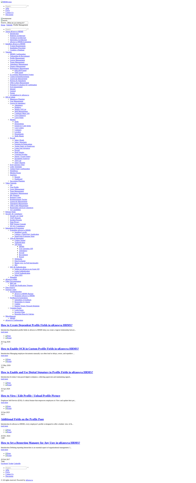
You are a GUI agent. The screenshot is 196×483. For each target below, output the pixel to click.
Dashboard (18, 179)
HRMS (21, 247)
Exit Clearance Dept (17, 165)
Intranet (12, 89)
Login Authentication (22, 271)
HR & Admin (10, 97)
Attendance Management (19, 64)
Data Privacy (14, 222)
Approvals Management (18, 79)
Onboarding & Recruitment (20, 56)
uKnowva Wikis (11, 279)
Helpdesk (13, 277)
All (11, 185)
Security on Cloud (16, 216)
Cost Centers (19, 128)
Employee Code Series (23, 126)
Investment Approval (22, 158)
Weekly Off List (20, 109)
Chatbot (17, 304)
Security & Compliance (13, 214)
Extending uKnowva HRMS (20, 230)
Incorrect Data (20, 312)
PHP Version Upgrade (18, 224)
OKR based (19, 72)
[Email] (8, 338)
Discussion (9, 15)
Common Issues (15, 308)
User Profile (14, 187)
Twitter (10, 463)
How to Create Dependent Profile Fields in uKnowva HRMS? (36, 325)
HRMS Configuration (18, 54)
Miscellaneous (10, 316)
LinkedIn (17, 463)
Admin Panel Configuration (20, 169)
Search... (4, 23)
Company (18, 130)
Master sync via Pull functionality (26, 263)
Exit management (16, 87)
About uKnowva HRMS (14, 32)
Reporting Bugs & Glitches (24, 314)
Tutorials (9, 25)
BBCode (13, 283)
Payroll (12, 138)
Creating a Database (17, 50)
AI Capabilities (15, 210)
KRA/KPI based (20, 70)
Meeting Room (15, 173)
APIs (7, 8)
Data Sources (10, 287)
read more (4, 332)
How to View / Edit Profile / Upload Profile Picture (30, 395)
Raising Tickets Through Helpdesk (27, 306)
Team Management (17, 191)
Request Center (15, 197)
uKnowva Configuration (14, 320)
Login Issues (19, 310)
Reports (17, 177)
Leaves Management (17, 60)
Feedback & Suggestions (19, 298)
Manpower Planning (17, 99)
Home (3, 25)
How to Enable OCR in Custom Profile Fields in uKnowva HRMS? (40, 348)
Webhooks (18, 259)
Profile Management (17, 58)
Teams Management (17, 62)
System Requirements (18, 46)
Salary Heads (19, 140)
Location (18, 132)
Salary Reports (20, 163)
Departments (19, 134)
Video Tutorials (10, 183)
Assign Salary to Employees (25, 146)
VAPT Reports (15, 218)
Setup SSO (18, 275)
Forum (12, 93)
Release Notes (10, 212)
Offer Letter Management (19, 206)
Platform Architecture (17, 36)
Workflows (14, 171)
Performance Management (19, 68)
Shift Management (21, 111)
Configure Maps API (22, 113)
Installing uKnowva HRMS (15, 44)
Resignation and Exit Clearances (21, 208)
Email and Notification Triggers (21, 285)
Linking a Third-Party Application (27, 234)
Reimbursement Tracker (18, 199)
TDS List (18, 161)
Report (21, 257)
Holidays (18, 107)
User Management (16, 101)
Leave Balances (20, 115)
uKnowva (29, 480)
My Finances (14, 195)
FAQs (7, 10)
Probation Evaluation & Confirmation (23, 85)
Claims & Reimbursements (19, 77)
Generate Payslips (21, 154)
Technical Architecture (18, 38)
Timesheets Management (19, 204)
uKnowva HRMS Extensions (20, 42)
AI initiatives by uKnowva (19, 95)
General (13, 91)
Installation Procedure (18, 48)
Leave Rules (19, 118)
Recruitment (23, 255)
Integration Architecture (18, 40)
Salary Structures (21, 142)
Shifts (17, 122)
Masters (13, 120)
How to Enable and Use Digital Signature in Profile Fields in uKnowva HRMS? (47, 372)
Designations (19, 124)
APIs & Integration (17, 238)
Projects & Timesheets (18, 81)
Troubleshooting (16, 292)
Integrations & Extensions (14, 228)
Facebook (4, 463)
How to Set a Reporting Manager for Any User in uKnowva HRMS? (40, 442)
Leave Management (17, 189)
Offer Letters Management (19, 83)
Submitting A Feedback (23, 300)
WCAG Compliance (17, 226)
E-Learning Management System (22, 75)
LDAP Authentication (22, 273)
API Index (18, 244)
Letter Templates (16, 167)
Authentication (20, 242)
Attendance (19, 105)
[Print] (8, 336)
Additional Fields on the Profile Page (22, 419)
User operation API (26, 249)
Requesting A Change (22, 302)
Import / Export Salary (23, 156)
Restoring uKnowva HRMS (25, 296)
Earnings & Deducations (23, 144)
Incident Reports (16, 220)
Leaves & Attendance (17, 103)
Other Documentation (13, 281)
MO (16, 265)
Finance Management (17, 66)
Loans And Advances (22, 148)
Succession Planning (17, 181)
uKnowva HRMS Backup (24, 294)
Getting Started (20, 240)
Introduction (14, 34)
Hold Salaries (19, 152)
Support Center (10, 290)
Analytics (13, 175)
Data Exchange (20, 261)
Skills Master (19, 136)
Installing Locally (21, 232)
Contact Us (9, 13)
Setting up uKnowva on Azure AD (27, 269)
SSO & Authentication (18, 267)
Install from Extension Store (24, 236)
